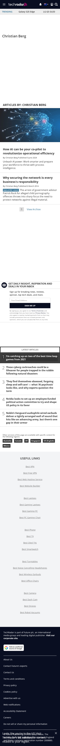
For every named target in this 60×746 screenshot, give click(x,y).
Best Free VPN (30, 473)
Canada (18, 441)
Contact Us (8, 672)
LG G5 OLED (49, 11)
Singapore (35, 441)
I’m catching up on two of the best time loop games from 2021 (31, 357)
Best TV (30, 536)
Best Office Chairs (30, 580)
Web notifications (11, 704)
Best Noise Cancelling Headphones (30, 568)
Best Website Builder (30, 485)
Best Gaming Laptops (30, 504)
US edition (25, 737)
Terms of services (37, 311)
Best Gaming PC (30, 511)
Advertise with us (11, 698)
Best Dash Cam (30, 599)
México (6, 445)
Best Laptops (30, 498)
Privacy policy (10, 685)
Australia (7, 441)
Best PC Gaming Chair (30, 517)
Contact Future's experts (15, 666)
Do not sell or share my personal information (25, 724)
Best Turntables (30, 561)
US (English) (49, 441)
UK (26, 441)
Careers (7, 717)
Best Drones (30, 606)
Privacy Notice (41, 313)
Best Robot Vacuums (30, 612)
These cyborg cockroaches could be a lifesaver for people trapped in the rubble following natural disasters (30, 370)
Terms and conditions (14, 678)
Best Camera (30, 593)
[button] (56, 4)
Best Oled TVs (30, 542)
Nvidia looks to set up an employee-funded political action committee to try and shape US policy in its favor (31, 402)
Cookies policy (10, 691)
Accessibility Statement (14, 711)
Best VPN (30, 466)
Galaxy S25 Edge (27, 11)
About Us (7, 659)
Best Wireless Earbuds (30, 574)
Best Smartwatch (30, 549)
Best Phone (30, 529)
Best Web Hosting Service (30, 479)
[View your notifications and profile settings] (40, 4)
